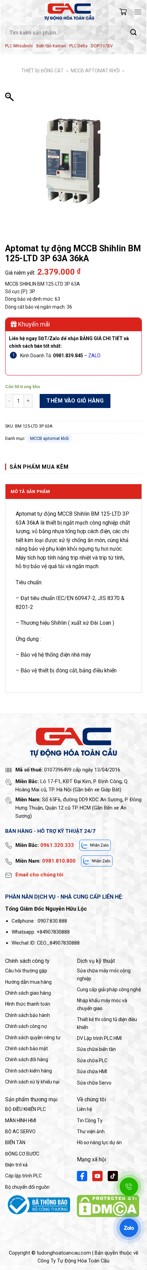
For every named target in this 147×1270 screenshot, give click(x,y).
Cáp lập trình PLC (23, 1175)
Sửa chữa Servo (94, 1083)
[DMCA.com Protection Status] (108, 1205)
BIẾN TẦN (15, 1142)
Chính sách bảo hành (27, 1015)
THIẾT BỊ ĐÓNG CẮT (42, 70)
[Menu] (138, 11)
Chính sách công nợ (26, 1026)
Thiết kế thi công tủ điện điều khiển (107, 1023)
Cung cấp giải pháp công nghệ (109, 989)
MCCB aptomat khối (95, 70)
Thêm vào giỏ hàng (75, 400)
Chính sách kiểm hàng (28, 1071)
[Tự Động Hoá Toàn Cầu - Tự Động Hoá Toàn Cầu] (69, 12)
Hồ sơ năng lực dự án (99, 1142)
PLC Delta (78, 46)
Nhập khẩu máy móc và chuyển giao (102, 1004)
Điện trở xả (16, 1164)
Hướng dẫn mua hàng (28, 982)
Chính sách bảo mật (26, 1048)
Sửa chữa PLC (92, 1060)
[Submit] (134, 32)
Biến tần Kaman (51, 46)
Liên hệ (84, 1109)
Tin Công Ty (90, 1120)
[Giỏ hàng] (123, 12)
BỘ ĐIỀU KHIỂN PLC (25, 1109)
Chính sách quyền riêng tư (33, 1037)
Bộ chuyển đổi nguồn (27, 1187)
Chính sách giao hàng (28, 993)
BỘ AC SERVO (20, 1131)
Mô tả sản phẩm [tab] (30, 491)
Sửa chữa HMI (92, 1071)
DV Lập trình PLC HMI (99, 1038)
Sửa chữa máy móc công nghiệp (104, 974)
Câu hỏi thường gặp (26, 970)
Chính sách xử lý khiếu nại (32, 1082)
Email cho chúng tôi (39, 875)
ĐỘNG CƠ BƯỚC (22, 1154)
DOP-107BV (102, 46)
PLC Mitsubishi (19, 46)
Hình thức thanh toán (27, 1004)
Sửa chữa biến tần (96, 1049)
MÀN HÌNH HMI (20, 1120)
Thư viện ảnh (91, 1131)
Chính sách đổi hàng (26, 1059)
